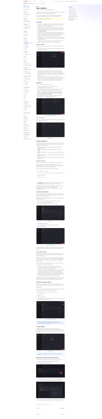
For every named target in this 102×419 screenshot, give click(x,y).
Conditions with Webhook (72, 11)
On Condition (70, 7)
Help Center (43, 3)
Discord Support (27, 9)
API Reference (27, 7)
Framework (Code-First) (32, 3)
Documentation (26, 3)
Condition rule (70, 10)
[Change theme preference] (77, 1)
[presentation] (50, 175)
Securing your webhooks (72, 12)
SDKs (37, 3)
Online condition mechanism (72, 15)
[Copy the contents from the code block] (63, 171)
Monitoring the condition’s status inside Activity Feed (73, 19)
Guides (40, 3)
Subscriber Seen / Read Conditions (73, 16)
